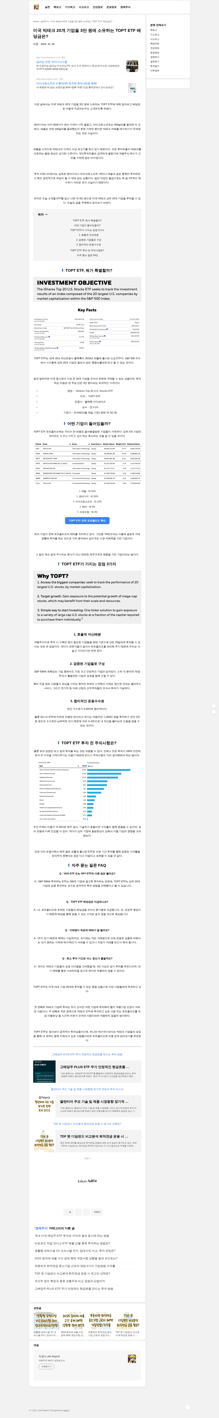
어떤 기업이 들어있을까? (87, 225)
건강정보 (98, 7)
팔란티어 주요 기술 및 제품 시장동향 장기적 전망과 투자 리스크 (87, 1089)
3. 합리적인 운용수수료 (88, 244)
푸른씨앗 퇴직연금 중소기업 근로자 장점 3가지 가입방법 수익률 (75, 1265)
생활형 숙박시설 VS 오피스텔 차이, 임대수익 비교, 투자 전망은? (75, 1250)
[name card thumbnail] (132, 1359)
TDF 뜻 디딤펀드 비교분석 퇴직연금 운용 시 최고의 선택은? (87, 1123)
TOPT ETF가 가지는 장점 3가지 (87, 230)
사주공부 (154, 70)
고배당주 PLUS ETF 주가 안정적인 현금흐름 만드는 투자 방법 (87, 1054)
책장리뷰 (154, 43)
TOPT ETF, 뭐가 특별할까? (87, 220)
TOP (187, 1407)
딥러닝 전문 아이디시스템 (51, 61)
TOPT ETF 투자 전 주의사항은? (87, 250)
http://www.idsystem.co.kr (48, 57)
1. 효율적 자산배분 (89, 235)
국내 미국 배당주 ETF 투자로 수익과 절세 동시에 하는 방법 (72, 1235)
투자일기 (154, 66)
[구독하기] (214, 712)
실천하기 (154, 61)
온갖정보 (112, 7)
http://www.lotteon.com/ (47, 79)
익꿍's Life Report (49, 1356)
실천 (47, 7)
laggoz (66, 1410)
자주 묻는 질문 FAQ (87, 255)
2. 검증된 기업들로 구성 (88, 240)
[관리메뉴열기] (214, 706)
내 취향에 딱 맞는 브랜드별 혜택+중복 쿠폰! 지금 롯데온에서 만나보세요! (74, 87)
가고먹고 (70, 7)
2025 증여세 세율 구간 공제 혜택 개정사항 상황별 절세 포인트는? (76, 1258)
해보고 (57, 7)
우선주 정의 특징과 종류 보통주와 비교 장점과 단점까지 (70, 1281)
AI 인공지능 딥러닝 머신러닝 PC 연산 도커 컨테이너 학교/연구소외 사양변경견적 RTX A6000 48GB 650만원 (77, 67)
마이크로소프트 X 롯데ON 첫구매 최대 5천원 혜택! (66, 83)
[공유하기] (78, 1212)
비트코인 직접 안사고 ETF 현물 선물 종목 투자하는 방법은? (72, 1243)
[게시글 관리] (86, 1212)
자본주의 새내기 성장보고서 (52, 1360)
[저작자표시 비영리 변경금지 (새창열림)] (107, 1211)
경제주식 (125, 7)
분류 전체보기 (158, 25)
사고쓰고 (84, 7)
